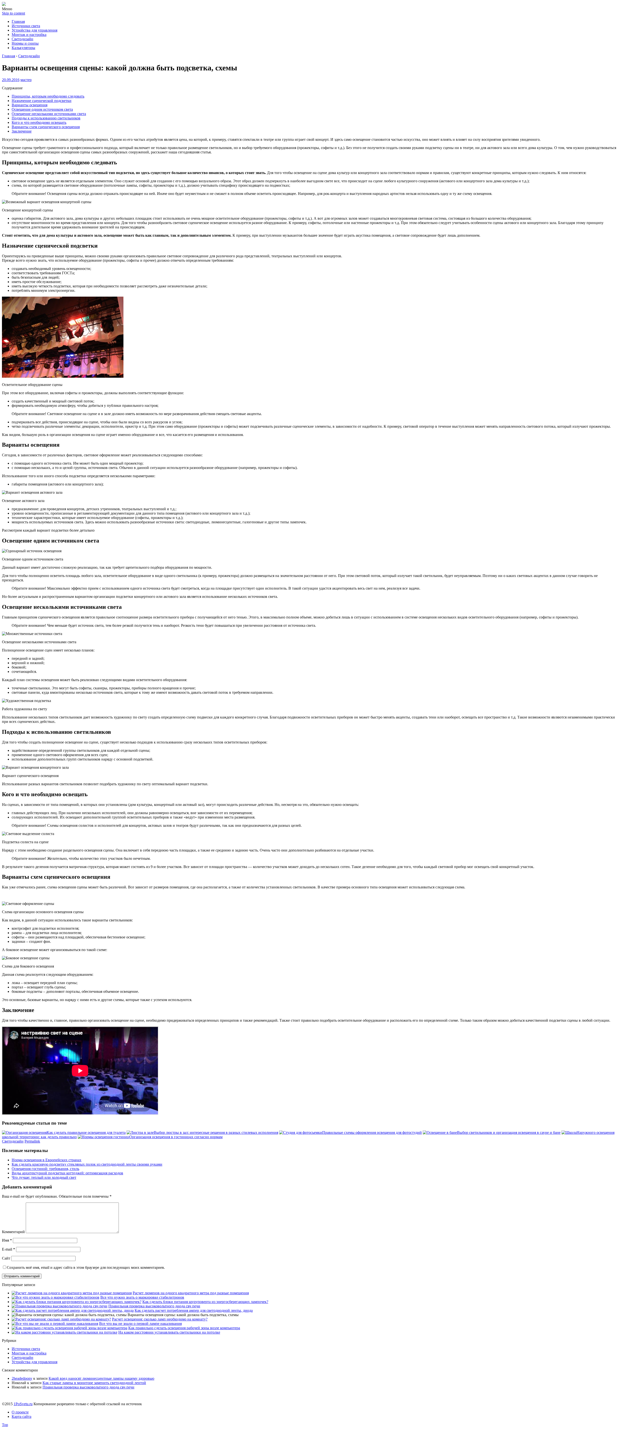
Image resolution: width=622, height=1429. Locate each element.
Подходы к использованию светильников (46, 118)
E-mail (8, 1249)
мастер (26, 80)
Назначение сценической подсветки (41, 101)
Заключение (22, 131)
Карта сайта (21, 1416)
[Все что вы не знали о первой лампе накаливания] (55, 1323)
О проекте (20, 1412)
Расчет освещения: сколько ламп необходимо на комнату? (159, 1319)
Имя (7, 1240)
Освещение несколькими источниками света (49, 114)
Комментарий (13, 1232)
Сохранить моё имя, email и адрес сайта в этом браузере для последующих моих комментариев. (86, 1267)
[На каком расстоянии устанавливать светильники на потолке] (64, 1332)
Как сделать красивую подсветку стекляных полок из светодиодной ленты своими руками (87, 1164)
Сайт (6, 1258)
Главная (18, 21)
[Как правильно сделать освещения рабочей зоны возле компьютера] (69, 1328)
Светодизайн (22, 39)
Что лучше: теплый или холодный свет (44, 1177)
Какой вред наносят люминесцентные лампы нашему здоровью (101, 1378)
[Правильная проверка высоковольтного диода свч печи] (59, 1306)
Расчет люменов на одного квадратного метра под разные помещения (191, 1293)
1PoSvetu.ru (23, 1404)
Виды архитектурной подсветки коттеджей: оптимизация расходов (67, 1173)
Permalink (32, 1141)
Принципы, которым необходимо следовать (48, 96)
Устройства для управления (34, 30)
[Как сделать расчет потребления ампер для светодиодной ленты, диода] (73, 1310)
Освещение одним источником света (42, 109)
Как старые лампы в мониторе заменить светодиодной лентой (94, 1383)
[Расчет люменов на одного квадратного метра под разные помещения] (72, 1293)
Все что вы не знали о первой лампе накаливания (140, 1323)
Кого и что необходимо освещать (39, 122)
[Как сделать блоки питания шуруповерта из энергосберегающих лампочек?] (76, 1302)
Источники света (26, 26)
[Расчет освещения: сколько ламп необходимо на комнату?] (61, 1319)
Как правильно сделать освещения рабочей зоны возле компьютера (184, 1328)
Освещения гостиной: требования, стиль (45, 1169)
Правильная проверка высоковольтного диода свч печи (154, 1306)
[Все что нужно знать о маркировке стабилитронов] (55, 1297)
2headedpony (22, 1378)
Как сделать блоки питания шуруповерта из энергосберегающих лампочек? (205, 1302)
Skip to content (13, 13)
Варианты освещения (29, 105)
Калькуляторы (23, 48)
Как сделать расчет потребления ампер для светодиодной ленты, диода (194, 1310)
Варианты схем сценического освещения (46, 127)
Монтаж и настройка (29, 35)
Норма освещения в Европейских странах (46, 1160)
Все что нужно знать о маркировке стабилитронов (142, 1297)
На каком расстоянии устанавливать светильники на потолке (169, 1332)
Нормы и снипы (25, 43)
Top (5, 1425)
